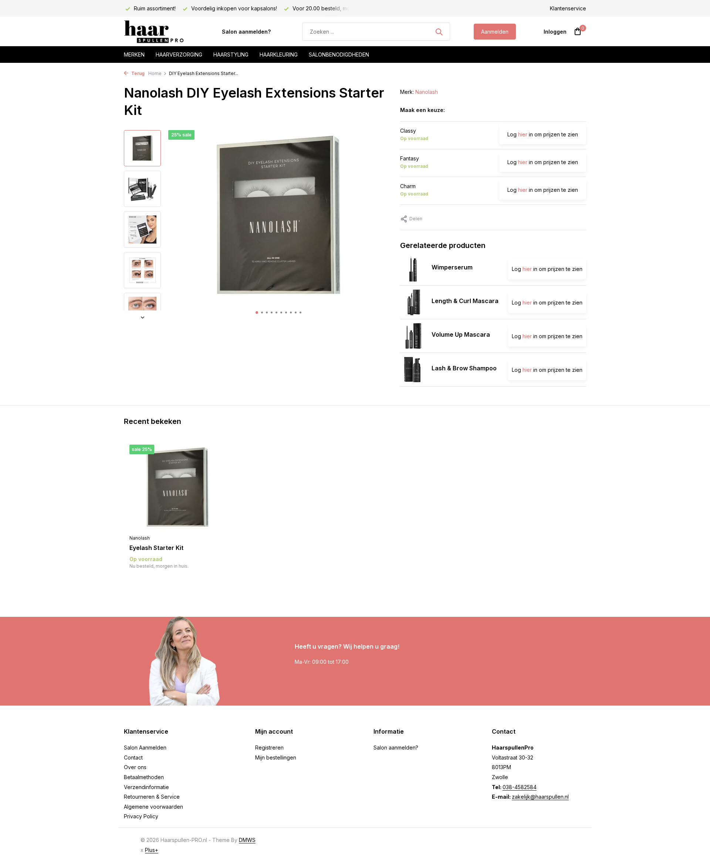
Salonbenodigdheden (339, 54)
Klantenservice (568, 8)
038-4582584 (520, 787)
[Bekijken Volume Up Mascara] (413, 336)
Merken (134, 54)
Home (155, 73)
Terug (137, 73)
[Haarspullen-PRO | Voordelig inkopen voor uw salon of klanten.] (161, 32)
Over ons (135, 767)
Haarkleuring (279, 54)
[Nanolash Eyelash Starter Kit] (177, 488)
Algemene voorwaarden (153, 806)
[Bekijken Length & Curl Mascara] (413, 302)
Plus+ (151, 850)
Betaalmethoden (144, 777)
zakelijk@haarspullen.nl (540, 797)
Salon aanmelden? (246, 31)
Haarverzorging (179, 54)
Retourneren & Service (152, 797)
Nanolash (426, 92)
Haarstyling (230, 54)
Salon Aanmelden (145, 747)
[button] (257, 312)
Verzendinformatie (146, 787)
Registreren (269, 747)
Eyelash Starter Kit (156, 547)
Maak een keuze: (422, 110)
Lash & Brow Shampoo (464, 368)
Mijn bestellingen (275, 757)
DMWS (247, 840)
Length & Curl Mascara (465, 301)
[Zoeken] (438, 31)
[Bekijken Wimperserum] (413, 269)
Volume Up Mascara (461, 334)
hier (522, 134)
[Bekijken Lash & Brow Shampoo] (413, 370)
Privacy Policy (141, 816)
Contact (133, 757)
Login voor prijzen (177, 581)
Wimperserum (452, 267)
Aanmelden (494, 31)
